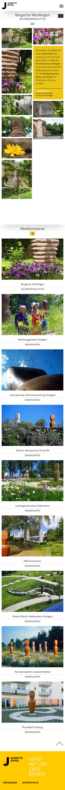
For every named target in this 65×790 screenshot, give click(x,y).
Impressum (10, 783)
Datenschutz (30, 783)
